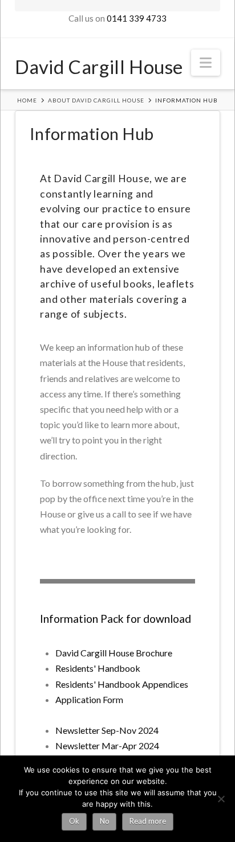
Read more (147, 820)
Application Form (89, 699)
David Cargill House (99, 65)
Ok (74, 820)
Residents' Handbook (97, 668)
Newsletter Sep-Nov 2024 (107, 730)
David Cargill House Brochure (113, 652)
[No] (220, 798)
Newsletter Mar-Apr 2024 (107, 745)
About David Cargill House (96, 100)
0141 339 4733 (137, 18)
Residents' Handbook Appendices (121, 684)
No (105, 820)
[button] (205, 63)
